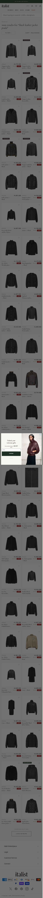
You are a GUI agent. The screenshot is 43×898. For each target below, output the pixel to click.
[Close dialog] (40, 434)
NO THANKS (10, 458)
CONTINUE (10, 453)
